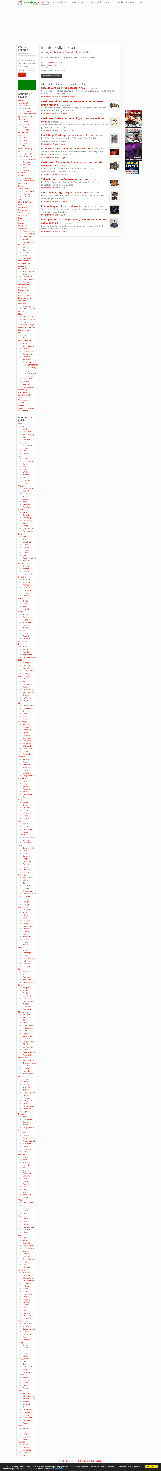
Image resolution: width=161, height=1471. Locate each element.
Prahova (21, 1154)
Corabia (26, 1138)
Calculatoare (23, 188)
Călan (25, 915)
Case (68, 52)
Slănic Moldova (29, 528)
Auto (20, 151)
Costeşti (26, 491)
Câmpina (27, 1173)
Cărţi (20, 199)
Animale (26, 105)
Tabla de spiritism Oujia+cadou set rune (65, 179)
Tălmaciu (27, 1267)
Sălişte (25, 1262)
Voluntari (27, 1009)
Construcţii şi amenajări (23, 213)
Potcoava (27, 1146)
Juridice (26, 381)
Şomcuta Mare (29, 1038)
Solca (25, 1310)
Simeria (26, 939)
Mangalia (27, 738)
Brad (25, 912)
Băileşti (26, 802)
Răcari (25, 791)
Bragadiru (27, 987)
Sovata (25, 1103)
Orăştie (26, 931)
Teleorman (23, 1321)
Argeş (79, 52)
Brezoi (25, 1407)
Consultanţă (28, 351)
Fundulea (27, 668)
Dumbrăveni (28, 1248)
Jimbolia (26, 1358)
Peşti (25, 143)
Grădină (26, 108)
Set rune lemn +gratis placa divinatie (63, 192)
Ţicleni (25, 867)
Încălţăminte (23, 284)
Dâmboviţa (22, 778)
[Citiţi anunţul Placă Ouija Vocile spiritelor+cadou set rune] (114, 138)
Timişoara (27, 1372)
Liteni (25, 1296)
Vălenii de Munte (27, 1196)
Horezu (26, 1415)
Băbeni (26, 1393)
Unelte (21, 405)
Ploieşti (26, 1181)
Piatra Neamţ (28, 1119)
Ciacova (26, 1347)
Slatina (26, 1151)
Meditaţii (27, 384)
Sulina (25, 1385)
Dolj (20, 799)
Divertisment (23, 220)
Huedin (26, 716)
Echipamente (28, 306)
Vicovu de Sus (28, 1318)
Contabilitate (28, 354)
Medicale (22, 303)
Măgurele (27, 996)
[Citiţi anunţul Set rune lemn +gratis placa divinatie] (114, 196)
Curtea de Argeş (27, 495)
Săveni (25, 593)
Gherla (25, 713)
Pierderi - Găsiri (24, 330)
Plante (21, 332)
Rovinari (26, 856)
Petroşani (27, 936)
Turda (25, 719)
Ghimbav (27, 622)
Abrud (25, 426)
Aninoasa (27, 910)
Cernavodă (27, 727)
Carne (25, 121)
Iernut (25, 1079)
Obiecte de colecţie (26, 324)
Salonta (26, 552)
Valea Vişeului (29, 1052)
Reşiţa (25, 700)
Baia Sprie (27, 1017)
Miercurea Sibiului (27, 1255)
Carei (25, 1221)
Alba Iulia (27, 431)
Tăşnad (26, 1232)
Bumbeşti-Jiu (28, 848)
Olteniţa (26, 673)
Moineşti (26, 523)
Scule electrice (29, 233)
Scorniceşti (27, 1149)
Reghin (26, 1090)
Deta (25, 1350)
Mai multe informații (59, 1468)
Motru (25, 850)
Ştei (24, 555)
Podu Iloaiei (28, 979)
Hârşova (26, 735)
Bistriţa (26, 568)
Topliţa (26, 902)
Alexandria (27, 1323)
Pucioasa (26, 789)
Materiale (22, 300)
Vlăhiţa (26, 904)
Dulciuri (26, 124)
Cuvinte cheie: (24, 53)
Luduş (25, 1081)
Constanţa (22, 721)
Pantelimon (28, 1001)
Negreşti (26, 1436)
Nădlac (26, 472)
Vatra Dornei (28, 1315)
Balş (24, 1132)
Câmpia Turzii (29, 705)
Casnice (26, 348)
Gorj (20, 845)
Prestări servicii (24, 340)
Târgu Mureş (28, 1106)
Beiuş (25, 539)
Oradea (26, 547)
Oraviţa (26, 695)
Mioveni (26, 499)
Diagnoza (27, 162)
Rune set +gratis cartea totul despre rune (66, 148)
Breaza (26, 1167)
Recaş (25, 1364)
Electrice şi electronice (23, 227)
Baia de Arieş (28, 434)
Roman (26, 1122)
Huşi (25, 1431)
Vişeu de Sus (28, 1055)
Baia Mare (27, 1014)
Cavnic (25, 1022)
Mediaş (26, 1251)
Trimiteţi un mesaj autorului (52, 76)
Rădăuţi (26, 1302)
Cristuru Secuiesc (26, 887)
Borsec (25, 883)
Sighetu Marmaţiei (27, 1034)
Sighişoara (27, 1100)
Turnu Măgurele (27, 1333)
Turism (21, 402)
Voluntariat (23, 410)
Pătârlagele (28, 652)
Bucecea (26, 582)
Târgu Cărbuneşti (27, 860)
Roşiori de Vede (29, 1329)
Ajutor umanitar (25, 116)
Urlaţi (25, 1192)
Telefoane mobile (27, 237)
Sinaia (25, 1186)
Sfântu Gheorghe (27, 771)
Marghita (27, 542)
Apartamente (28, 271)
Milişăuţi (26, 1299)
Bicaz (25, 1116)
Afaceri (21, 100)
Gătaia (25, 1356)
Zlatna (25, 453)
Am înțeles (151, 1466)
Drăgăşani (27, 1412)
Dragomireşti (28, 1025)
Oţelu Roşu (27, 697)
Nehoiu (26, 649)
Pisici (25, 146)
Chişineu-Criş (28, 461)
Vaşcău (26, 560)
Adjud (25, 1444)
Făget (25, 1353)
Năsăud (26, 571)
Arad (20, 456)
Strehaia (26, 1071)
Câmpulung (28, 488)
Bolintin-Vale (28, 837)
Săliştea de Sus (29, 1028)
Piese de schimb (26, 166)
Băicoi (25, 1159)
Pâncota (26, 474)
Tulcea (21, 1374)
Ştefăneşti (27, 504)
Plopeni (26, 1184)
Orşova (26, 1068)
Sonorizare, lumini (32, 374)
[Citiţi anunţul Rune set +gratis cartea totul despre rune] (114, 152)
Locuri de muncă (25, 298)
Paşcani (26, 977)
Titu (24, 797)
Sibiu (20, 1235)
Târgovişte (27, 794)
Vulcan (26, 944)
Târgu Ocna (28, 531)
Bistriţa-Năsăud (25, 563)
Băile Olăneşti (29, 1398)
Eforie (25, 732)
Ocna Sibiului (28, 1259)
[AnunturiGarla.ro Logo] (32, 3)
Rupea (25, 630)
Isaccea (26, 1380)
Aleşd (25, 536)
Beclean (26, 566)
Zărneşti (26, 638)
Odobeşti (27, 1452)
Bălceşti (26, 1401)
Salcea (25, 1304)
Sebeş (25, 448)
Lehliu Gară (28, 670)
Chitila (25, 993)
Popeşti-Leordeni (26, 1005)
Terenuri (26, 282)
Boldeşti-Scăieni (26, 1163)
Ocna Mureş (28, 445)
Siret (25, 1307)
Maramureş (23, 1012)
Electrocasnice (29, 231)
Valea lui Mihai (29, 558)
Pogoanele (27, 654)
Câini (25, 137)
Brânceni (26, 1326)
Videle (25, 1337)
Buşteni (26, 1170)
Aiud (25, 429)
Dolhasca (27, 1283)
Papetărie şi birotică (26, 327)
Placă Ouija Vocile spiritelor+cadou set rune (67, 135)
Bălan (25, 880)
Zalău (25, 1213)
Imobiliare (55, 52)
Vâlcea (21, 1390)
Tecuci (25, 832)
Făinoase (26, 127)
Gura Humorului (27, 1292)
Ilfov (20, 985)
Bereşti (26, 823)
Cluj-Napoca (28, 708)
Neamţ (21, 1114)
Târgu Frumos (29, 982)
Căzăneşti (27, 952)
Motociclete (28, 316)
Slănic (25, 1189)
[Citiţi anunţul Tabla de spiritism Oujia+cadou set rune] (114, 182)
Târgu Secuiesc (29, 775)
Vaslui (20, 1425)
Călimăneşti (28, 1409)
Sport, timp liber (25, 395)
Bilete (25, 247)
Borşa (25, 1020)
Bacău (20, 509)
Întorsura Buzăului (27, 766)
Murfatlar (27, 743)
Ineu (25, 466)
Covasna (21, 756)
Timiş (20, 1342)
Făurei (25, 603)
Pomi (25, 338)
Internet (26, 194)
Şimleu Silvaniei (26, 1209)
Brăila (20, 598)
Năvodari (27, 746)
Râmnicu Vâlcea (26, 1421)
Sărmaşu (26, 1098)
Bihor (63, 174)
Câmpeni (27, 439)
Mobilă (21, 311)
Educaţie (22, 223)
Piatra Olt (27, 1143)
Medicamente (29, 308)
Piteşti (89, 52)
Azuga (25, 1157)
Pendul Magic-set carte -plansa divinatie (65, 206)
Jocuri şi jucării (24, 295)
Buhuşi (26, 515)
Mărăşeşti (27, 1450)
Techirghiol (28, 754)
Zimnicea (27, 1339)
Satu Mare (22, 1216)
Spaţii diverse (28, 279)
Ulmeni (26, 1049)
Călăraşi (21, 660)
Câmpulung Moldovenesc (28, 1279)
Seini (25, 1030)
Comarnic (27, 1176)
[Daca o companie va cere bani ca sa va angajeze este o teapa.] (133, 136)
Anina (25, 678)
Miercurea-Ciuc (29, 893)
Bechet (25, 805)
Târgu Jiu (27, 864)
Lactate (26, 130)
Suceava (21, 1270)
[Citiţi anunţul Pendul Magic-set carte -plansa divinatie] (114, 209)
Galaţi (20, 821)
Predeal (26, 625)
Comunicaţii (23, 210)
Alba (20, 423)
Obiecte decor (29, 180)
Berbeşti (26, 1404)
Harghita (22, 875)
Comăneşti (27, 517)
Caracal (26, 1135)
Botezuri (26, 250)
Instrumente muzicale (23, 291)
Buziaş (25, 1345)
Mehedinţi (22, 1057)
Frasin (25, 1288)
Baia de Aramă (29, 1060)
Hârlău (26, 971)
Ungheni (26, 1111)
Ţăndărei (26, 963)
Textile (21, 397)
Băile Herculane (27, 682)
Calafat (26, 807)
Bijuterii (21, 186)
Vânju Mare (28, 1073)
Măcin (25, 1382)
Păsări (25, 140)
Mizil (25, 1178)
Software (26, 196)
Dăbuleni (27, 813)
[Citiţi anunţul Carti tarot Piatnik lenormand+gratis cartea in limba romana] (114, 121)
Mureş (21, 1076)
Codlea (26, 617)
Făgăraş (26, 619)
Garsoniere (27, 276)
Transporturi (23, 400)
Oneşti (25, 525)
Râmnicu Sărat (29, 657)
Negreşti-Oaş (28, 1227)
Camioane (27, 156)
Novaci (26, 853)
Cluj (20, 703)
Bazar (20, 175)
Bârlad (25, 1428)
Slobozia (26, 961)
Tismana (26, 869)
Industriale (22, 287)
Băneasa (26, 724)
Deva (25, 917)
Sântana (26, 480)
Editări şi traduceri (27, 358)
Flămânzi (27, 590)
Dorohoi (26, 587)
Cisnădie (26, 1243)
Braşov (64, 96)
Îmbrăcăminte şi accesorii (25, 264)
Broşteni (26, 1272)
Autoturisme (28, 154)
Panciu (26, 1455)
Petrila (25, 934)
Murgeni (26, 1433)
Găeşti (25, 783)
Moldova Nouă (29, 692)
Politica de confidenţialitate (89, 1460)
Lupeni (26, 928)
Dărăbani (27, 585)
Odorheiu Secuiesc (27, 897)
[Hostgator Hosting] (132, 167)
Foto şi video (23, 260)
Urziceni (26, 966)
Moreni (26, 786)
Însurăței (26, 609)
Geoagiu (26, 920)
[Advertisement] (80, 27)
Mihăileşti (27, 842)
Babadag (27, 1377)
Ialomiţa (21, 947)
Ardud (25, 1218)
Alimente (22, 119)
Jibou (25, 1205)
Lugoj (25, 1361)
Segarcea (26, 818)
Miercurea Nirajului (27, 1085)
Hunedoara (23, 907)
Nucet (25, 544)
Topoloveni (28, 507)
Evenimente (23, 244)
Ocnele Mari (28, 1417)
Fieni (25, 781)
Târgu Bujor (28, 829)
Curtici (25, 464)
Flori (25, 335)
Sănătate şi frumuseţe (22, 390)
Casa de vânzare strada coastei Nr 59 (63, 87)
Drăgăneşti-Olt (29, 1141)
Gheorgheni (28, 891)
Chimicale (22, 207)
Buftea (25, 990)
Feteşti (25, 955)
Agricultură (23, 103)
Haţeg (25, 923)
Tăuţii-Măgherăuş (28, 1045)
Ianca (25, 606)
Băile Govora (28, 1396)
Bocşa (25, 687)
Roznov (26, 1124)
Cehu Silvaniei (29, 1202)
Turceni (26, 872)
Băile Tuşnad (28, 877)
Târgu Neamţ (28, 1127)
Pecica (25, 477)
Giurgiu (21, 834)
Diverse (21, 218)
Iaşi (19, 969)
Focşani (26, 1447)
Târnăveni (27, 1108)
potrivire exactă (27, 70)
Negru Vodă (28, 748)
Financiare (27, 378)
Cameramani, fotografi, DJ (33, 367)
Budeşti (26, 662)
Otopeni (26, 998)
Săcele (25, 633)
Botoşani (22, 577)
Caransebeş (28, 689)
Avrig (25, 1240)
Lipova (25, 469)
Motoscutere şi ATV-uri (29, 320)
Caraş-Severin (24, 676)
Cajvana (26, 1275)
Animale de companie (23, 133)
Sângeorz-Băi (28, 574)
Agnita (25, 1237)
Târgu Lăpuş (28, 1041)
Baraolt (26, 759)
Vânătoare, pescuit (26, 408)
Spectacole (27, 258)
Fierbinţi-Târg (29, 958)
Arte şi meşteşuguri (26, 148)
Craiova (26, 810)
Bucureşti (65, 113)
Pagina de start (66, 1460)
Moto (20, 314)
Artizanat (27, 178)
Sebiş (25, 483)
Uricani (26, 942)
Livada (25, 1224)
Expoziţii (26, 252)
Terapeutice (28, 387)
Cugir (25, 442)
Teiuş (25, 450)
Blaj (24, 437)
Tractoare (27, 111)
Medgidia (27, 740)
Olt (19, 1130)
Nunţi (25, 255)
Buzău (64, 130)
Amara (26, 950)
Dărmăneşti (28, 520)
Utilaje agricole (29, 113)
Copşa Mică (28, 1245)
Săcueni (26, 550)
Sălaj (20, 1200)
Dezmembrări (29, 159)
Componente (28, 191)
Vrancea (21, 1442)
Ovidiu (25, 751)
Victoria (26, 636)
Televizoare (28, 242)
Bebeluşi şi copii (25, 183)
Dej (24, 711)
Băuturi (21, 172)
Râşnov (26, 627)
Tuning (26, 170)
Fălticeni (26, 1286)
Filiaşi (25, 815)
